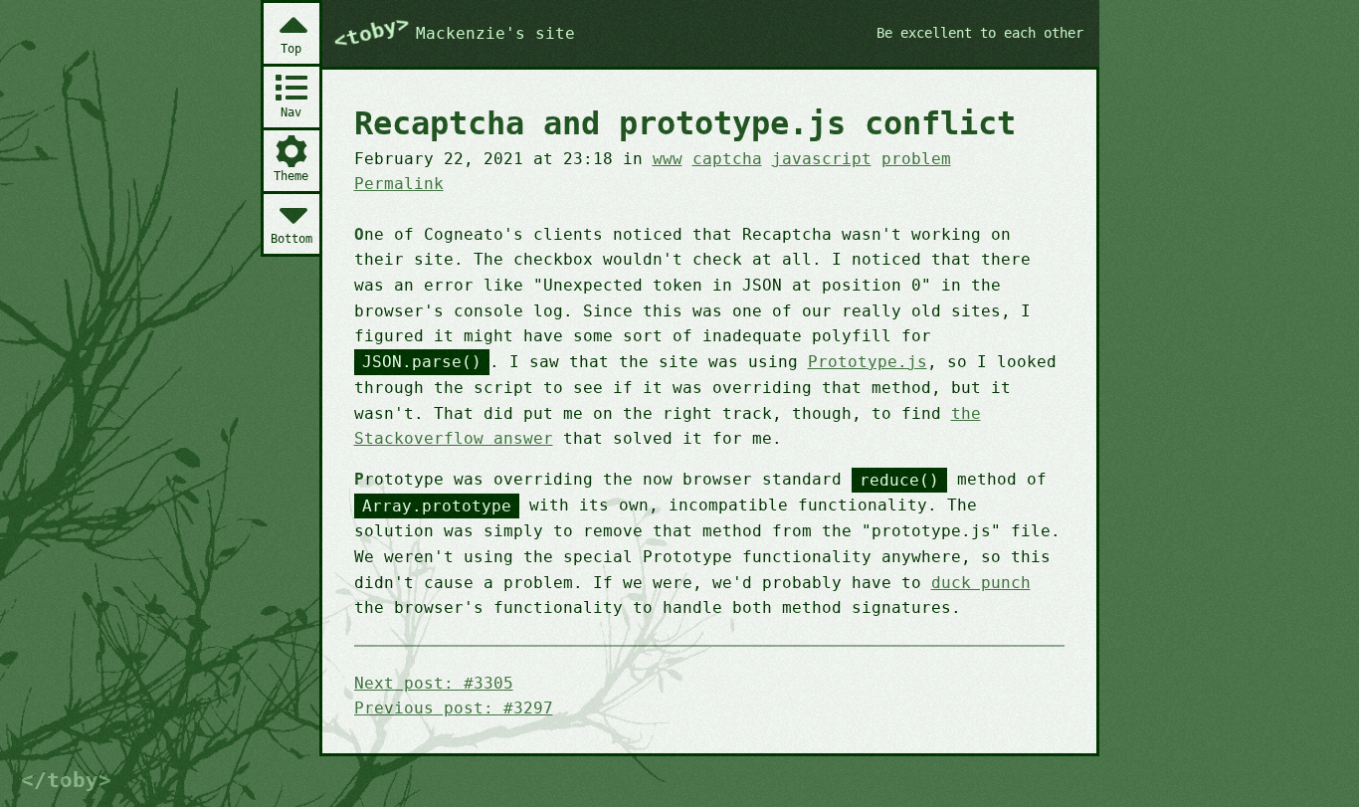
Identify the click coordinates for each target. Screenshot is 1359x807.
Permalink (399, 183)
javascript (822, 158)
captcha (727, 158)
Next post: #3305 (433, 683)
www (667, 158)
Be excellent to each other (979, 33)
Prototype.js (867, 361)
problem (916, 158)
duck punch (981, 582)
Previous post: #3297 (453, 708)
